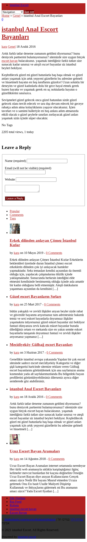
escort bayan (10, 60)
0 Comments (54, 253)
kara (4, 46)
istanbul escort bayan (23, 509)
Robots (14, 505)
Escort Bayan (18, 512)
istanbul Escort (19, 5)
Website (10, 179)
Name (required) (15, 161)
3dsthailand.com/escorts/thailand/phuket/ (30, 519)
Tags (13, 218)
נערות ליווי (76, 519)
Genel (16, 15)
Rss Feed (15, 501)
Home (6, 15)
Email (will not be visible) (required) (28, 168)
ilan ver (29, 12)
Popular (15, 211)
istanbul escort (27, 537)
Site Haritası (17, 498)
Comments (16, 215)
